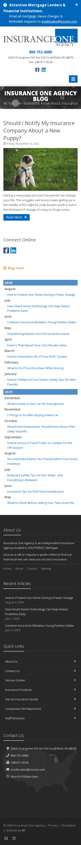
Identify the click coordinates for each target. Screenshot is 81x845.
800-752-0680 (19, 755)
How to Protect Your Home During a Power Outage (41, 295)
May (7, 328)
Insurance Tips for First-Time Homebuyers (35, 491)
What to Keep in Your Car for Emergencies (35, 404)
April (8, 339)
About (19, 569)
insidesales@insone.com (59, 21)
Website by (16, 830)
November (12, 409)
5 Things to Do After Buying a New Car (32, 415)
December (12, 398)
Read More (14, 217)
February (11, 362)
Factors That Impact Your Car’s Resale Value (37, 345)
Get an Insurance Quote (21, 699)
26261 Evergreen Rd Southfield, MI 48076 (43, 748)
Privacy (53, 825)
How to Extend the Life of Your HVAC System (37, 356)
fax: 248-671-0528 (40, 57)
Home (7, 569)
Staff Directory (15, 718)
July (7, 300)
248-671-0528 (19, 762)
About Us (11, 661)
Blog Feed (15, 268)
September (13, 437)
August (10, 289)
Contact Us (12, 671)
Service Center (15, 680)
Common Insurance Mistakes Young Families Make (41, 322)
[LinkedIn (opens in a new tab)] (44, 70)
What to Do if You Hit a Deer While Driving (35, 368)
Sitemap (46, 569)
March (9, 351)
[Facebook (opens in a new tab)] (37, 70)
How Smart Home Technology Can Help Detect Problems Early (36, 614)
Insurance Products (18, 690)
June (7, 316)
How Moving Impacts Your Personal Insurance (38, 334)
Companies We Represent (23, 709)
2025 (8, 391)
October (10, 421)
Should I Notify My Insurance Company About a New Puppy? (39, 130)
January (10, 374)
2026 (8, 282)
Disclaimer (69, 825)
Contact (32, 569)
